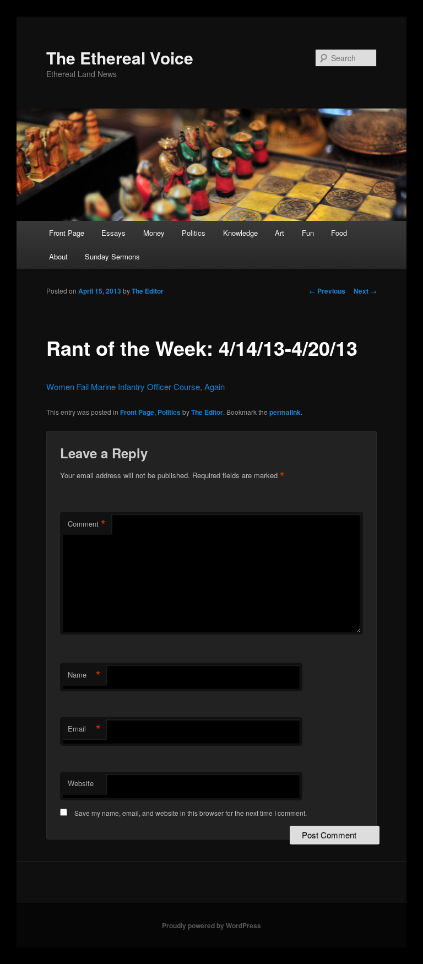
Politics (193, 233)
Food (339, 233)
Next (365, 291)
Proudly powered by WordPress (211, 925)
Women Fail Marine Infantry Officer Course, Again (135, 386)
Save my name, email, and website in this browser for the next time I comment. (190, 812)
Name (84, 675)
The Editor (148, 291)
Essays (113, 233)
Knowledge (240, 233)
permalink (285, 412)
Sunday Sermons (112, 256)
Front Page (66, 233)
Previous (327, 291)
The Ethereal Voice (119, 57)
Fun (308, 233)
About (58, 256)
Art (279, 233)
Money (154, 233)
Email (84, 729)
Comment (87, 524)
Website (81, 783)
